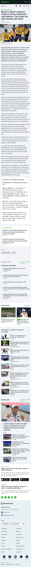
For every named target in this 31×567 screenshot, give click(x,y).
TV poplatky (4, 534)
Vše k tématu (26, 305)
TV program (4, 528)
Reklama (18, 531)
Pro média (18, 528)
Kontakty (18, 552)
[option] (6, 524)
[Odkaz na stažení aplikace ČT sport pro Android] (15, 479)
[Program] (20, 6)
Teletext (3, 537)
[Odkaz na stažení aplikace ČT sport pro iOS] (5, 479)
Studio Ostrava (19, 537)
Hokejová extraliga (6, 9)
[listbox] (15, 523)
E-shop (3, 546)
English (2, 564)
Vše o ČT (3, 552)
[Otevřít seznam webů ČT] (29, 2)
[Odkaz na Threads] (15, 497)
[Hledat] (26, 2)
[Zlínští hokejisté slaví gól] (15, 33)
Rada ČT (18, 540)
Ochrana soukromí (10, 564)
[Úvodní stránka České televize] (7, 503)
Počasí (2, 543)
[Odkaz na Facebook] (5, 497)
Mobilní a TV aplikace (6, 549)
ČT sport (3, 20)
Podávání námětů (20, 546)
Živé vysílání (4, 531)
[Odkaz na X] (9, 497)
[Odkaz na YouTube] (12, 497)
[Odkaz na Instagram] (2, 497)
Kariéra (18, 543)
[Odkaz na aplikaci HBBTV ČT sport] (24, 479)
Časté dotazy (19, 549)
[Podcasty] (16, 6)
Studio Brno (19, 534)
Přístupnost (18, 564)
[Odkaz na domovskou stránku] (7, 2)
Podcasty (3, 540)
